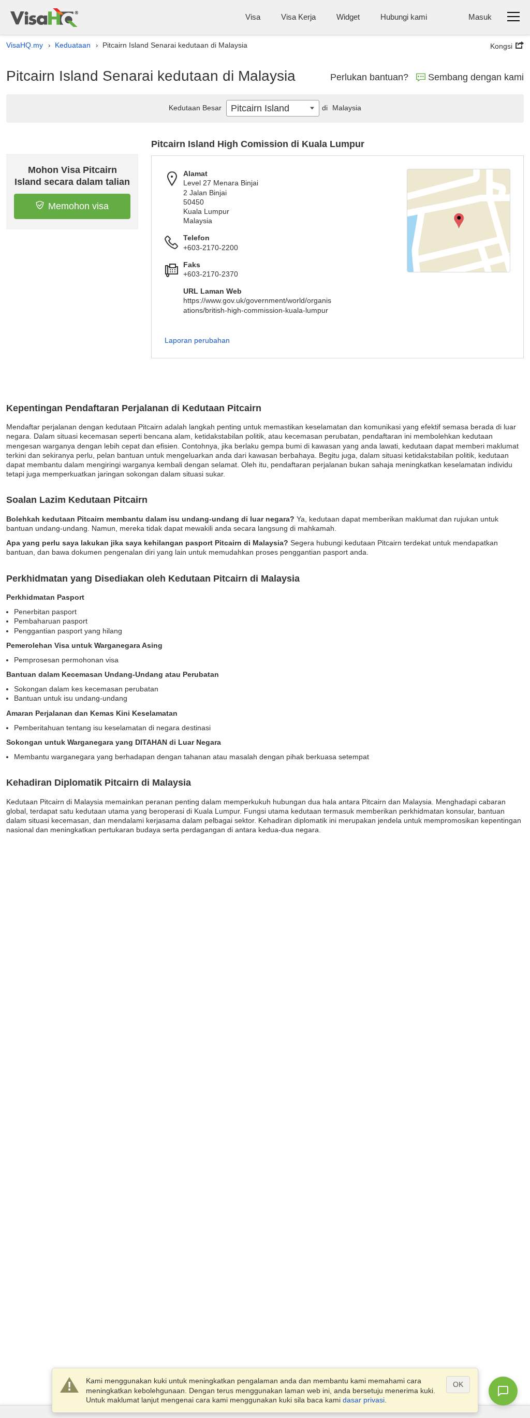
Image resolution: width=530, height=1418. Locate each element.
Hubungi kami (403, 16)
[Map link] (458, 220)
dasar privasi (364, 1400)
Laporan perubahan (197, 340)
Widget (348, 16)
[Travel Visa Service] (44, 17)
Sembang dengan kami (476, 77)
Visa (252, 16)
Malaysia (341, 108)
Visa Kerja (298, 16)
